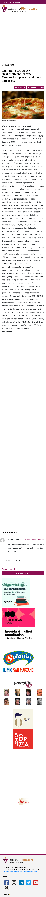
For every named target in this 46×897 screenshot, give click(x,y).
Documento (8, 64)
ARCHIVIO (18, 2)
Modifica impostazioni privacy (30, 872)
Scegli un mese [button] (22, 573)
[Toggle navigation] (40, 2)
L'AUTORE (5, 2)
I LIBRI (12, 2)
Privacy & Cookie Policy (11, 872)
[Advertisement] (23, 38)
